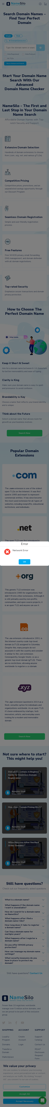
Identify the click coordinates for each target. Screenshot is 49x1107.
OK (24, 561)
